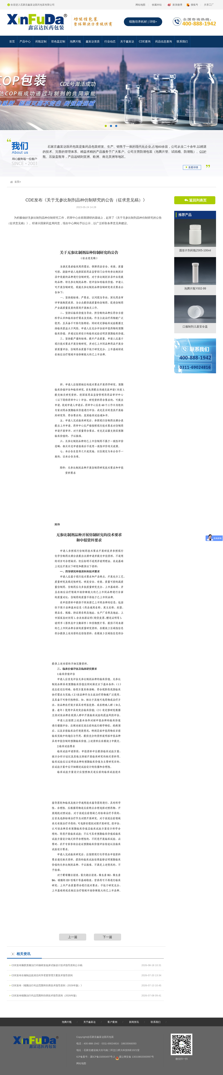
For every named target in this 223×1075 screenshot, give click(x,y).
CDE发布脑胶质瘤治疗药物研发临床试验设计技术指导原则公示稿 (46, 965)
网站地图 (140, 4)
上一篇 (72, 937)
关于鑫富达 (127, 41)
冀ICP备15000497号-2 (102, 1056)
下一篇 (107, 937)
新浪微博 (177, 4)
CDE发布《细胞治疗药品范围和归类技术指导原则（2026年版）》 (47, 985)
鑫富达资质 (93, 41)
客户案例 (112, 1022)
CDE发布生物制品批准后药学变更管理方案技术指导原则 (42, 975)
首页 (12, 41)
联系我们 (182, 41)
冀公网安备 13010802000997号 (136, 1056)
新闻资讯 (134, 1022)
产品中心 (25, 41)
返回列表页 (198, 200)
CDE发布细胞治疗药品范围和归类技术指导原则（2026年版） (44, 995)
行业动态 (110, 41)
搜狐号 (194, 4)
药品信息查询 (163, 41)
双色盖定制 (58, 41)
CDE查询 (145, 41)
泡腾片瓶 (75, 41)
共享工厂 (209, 4)
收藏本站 (157, 4)
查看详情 (193, 167)
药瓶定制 (41, 41)
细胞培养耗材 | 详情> (143, 21)
